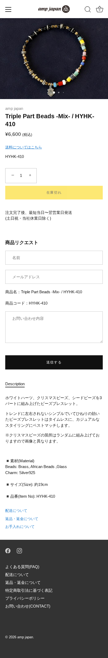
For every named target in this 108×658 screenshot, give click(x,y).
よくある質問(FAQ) (22, 566)
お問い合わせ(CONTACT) (27, 606)
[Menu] (8, 9)
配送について (16, 510)
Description (15, 384)
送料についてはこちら (23, 147)
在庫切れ (54, 192)
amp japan (14, 108)
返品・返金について (21, 519)
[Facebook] (7, 550)
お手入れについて (20, 527)
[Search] (88, 10)
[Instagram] (19, 550)
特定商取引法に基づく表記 (28, 590)
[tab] (17, 384)
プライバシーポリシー (25, 598)
